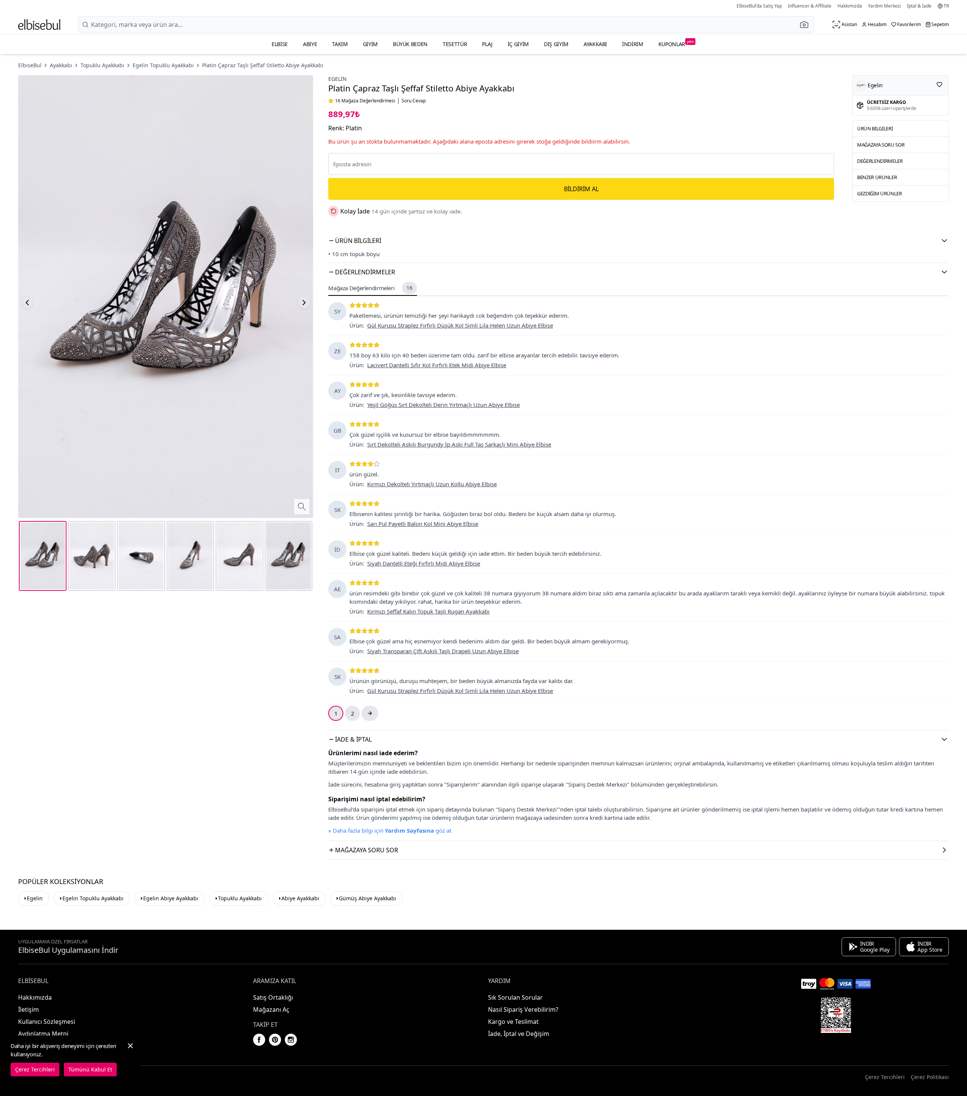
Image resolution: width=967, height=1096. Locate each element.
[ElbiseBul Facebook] (259, 1040)
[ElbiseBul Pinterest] (275, 1040)
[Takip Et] (939, 85)
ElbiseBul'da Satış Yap (759, 6)
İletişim (28, 1009)
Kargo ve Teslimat (513, 1021)
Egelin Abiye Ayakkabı (170, 898)
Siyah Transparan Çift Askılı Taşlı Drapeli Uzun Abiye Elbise (443, 651)
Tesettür (455, 44)
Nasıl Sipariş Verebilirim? (523, 1009)
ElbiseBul (30, 65)
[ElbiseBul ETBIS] (836, 1015)
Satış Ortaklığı (273, 997)
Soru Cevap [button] (414, 101)
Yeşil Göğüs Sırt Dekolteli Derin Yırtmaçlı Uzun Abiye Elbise (443, 404)
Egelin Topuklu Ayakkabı (163, 65)
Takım (340, 44)
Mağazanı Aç (271, 1009)
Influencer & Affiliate (809, 6)
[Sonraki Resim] (304, 303)
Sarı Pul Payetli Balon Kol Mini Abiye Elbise (422, 523)
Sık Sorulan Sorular (515, 997)
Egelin (337, 78)
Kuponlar (676, 43)
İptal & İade (919, 6)
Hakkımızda (849, 6)
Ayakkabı (595, 44)
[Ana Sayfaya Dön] (39, 24)
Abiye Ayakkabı (300, 898)
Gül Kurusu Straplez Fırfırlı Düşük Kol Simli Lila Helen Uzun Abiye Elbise (460, 325)
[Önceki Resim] (27, 303)
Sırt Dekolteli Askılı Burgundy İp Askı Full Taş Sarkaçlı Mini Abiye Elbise (459, 444)
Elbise (280, 44)
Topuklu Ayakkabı (102, 65)
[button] (806, 24)
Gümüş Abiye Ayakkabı (367, 898)
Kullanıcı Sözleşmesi (46, 1021)
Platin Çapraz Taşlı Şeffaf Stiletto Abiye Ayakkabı (262, 65)
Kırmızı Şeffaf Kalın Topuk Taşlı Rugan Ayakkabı (428, 611)
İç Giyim (518, 44)
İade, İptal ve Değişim (518, 1034)
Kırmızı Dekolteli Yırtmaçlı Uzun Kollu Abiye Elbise (432, 484)
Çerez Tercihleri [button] (885, 1077)
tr (946, 6)
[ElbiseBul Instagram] (291, 1040)
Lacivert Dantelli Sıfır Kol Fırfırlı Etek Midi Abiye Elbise (436, 365)
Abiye (310, 44)
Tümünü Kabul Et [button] (90, 1069)
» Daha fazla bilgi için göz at (389, 830)
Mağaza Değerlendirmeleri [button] (370, 288)
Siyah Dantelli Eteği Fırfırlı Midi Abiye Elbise (423, 563)
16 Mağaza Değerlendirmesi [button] (365, 101)
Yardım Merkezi (884, 6)
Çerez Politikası (930, 1077)
